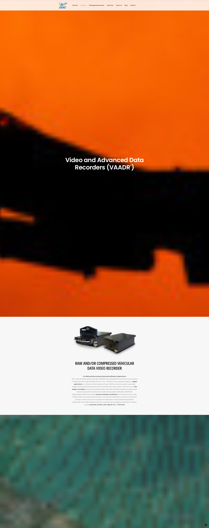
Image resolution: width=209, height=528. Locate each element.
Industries (110, 5)
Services (75, 5)
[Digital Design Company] (62, 5)
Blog (126, 5)
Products (83, 5)
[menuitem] (75, 5)
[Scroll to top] (206, 525)
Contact (133, 5)
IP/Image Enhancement (96, 5)
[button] (139, 5)
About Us (119, 5)
